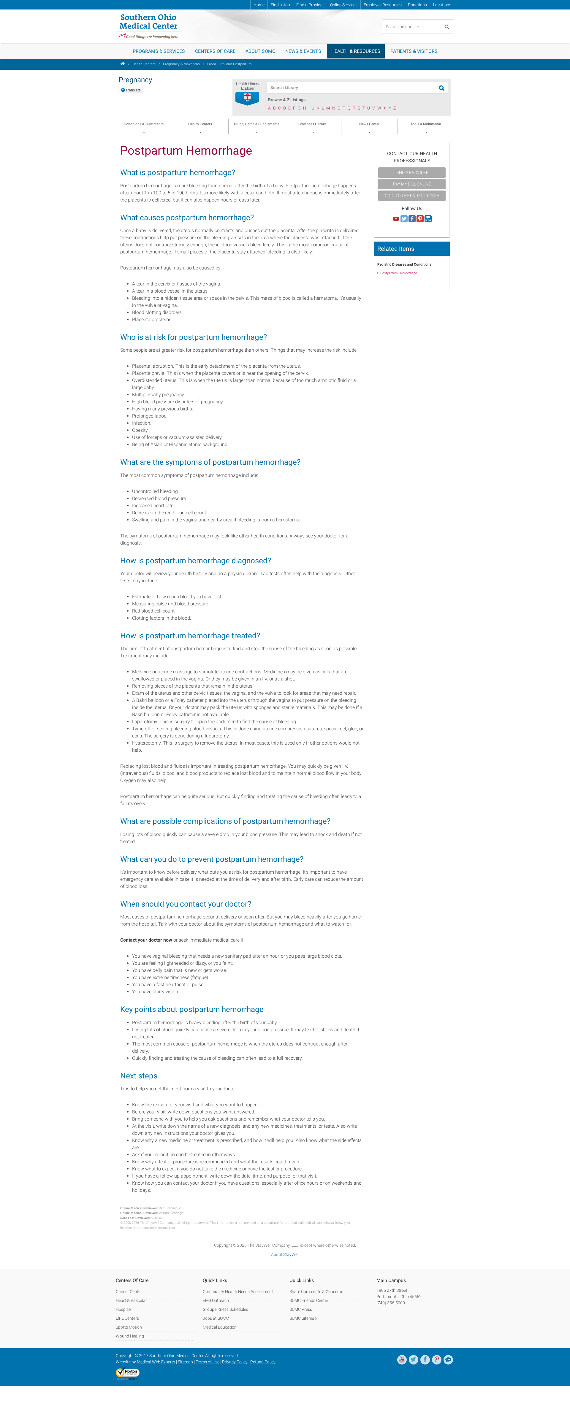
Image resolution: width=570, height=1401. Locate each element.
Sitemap (185, 1361)
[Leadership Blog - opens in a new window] (448, 1359)
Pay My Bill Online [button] (412, 184)
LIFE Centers (127, 1318)
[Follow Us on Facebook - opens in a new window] (412, 219)
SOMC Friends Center (308, 1300)
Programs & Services (159, 51)
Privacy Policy (235, 1361)
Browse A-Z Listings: (287, 99)
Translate (133, 90)
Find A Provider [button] (412, 172)
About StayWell (285, 1254)
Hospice (123, 1309)
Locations (442, 4)
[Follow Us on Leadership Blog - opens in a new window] (428, 219)
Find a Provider (310, 4)
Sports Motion (129, 1327)
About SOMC (260, 51)
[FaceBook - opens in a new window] (425, 1359)
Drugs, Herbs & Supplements (256, 124)
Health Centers (144, 64)
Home (259, 4)
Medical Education (220, 1327)
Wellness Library (313, 124)
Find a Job (280, 4)
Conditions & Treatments (144, 124)
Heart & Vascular (131, 1300)
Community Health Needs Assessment (238, 1291)
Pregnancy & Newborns (181, 64)
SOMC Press (300, 1309)
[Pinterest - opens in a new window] (436, 1359)
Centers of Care (215, 51)
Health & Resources (355, 51)
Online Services (343, 4)
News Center (369, 124)
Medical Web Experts (156, 1361)
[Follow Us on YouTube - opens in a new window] (396, 219)
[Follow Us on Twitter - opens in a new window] (404, 219)
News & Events (303, 51)
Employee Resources (383, 4)
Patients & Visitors (414, 51)
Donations (417, 4)
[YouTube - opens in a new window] (402, 1359)
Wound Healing (130, 1336)
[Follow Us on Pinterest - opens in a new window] (420, 219)
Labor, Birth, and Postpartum (229, 64)
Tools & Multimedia (426, 124)
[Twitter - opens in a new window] (413, 1359)
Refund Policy (263, 1361)
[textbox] (354, 87)
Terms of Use (207, 1361)
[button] (247, 99)
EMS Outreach (216, 1300)
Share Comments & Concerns (316, 1291)
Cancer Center (129, 1291)
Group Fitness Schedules (225, 1309)
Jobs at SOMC (216, 1318)
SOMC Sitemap (303, 1318)
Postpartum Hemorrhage (398, 273)
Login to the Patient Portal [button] (412, 195)
